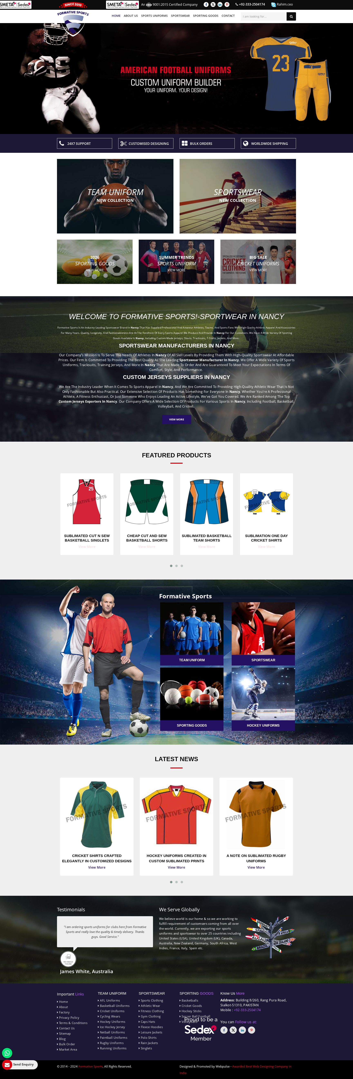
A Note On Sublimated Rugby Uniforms (176, 858)
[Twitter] (213, 4)
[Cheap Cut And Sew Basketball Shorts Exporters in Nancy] (87, 500)
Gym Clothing (150, 1016)
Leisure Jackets (151, 1032)
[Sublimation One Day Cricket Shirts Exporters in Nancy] (206, 500)
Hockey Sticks (191, 1011)
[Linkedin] (220, 4)
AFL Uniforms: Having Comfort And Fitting (256, 858)
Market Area (67, 1049)
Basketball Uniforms (114, 1006)
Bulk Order (66, 1044)
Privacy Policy (68, 1017)
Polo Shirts (148, 1037)
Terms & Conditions (72, 1023)
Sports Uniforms (154, 16)
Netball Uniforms (112, 1032)
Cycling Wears (109, 1016)
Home (116, 16)
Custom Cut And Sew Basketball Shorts (266, 538)
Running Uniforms (112, 1048)
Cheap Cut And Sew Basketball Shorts (87, 538)
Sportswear (180, 16)
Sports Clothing (151, 1000)
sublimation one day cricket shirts (206, 538)
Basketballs (189, 1000)
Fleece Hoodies (151, 1027)
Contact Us (66, 1028)
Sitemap (64, 1033)
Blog (62, 1039)
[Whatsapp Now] (7, 1053)
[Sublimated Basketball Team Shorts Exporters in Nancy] (146, 500)
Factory (64, 1012)
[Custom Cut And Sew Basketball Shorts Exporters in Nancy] (266, 500)
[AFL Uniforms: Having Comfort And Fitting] (256, 814)
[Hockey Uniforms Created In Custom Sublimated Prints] (97, 814)
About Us (131, 16)
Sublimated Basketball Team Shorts (147, 538)
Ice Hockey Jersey (112, 1027)
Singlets (146, 1048)
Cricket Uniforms (111, 1011)
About (63, 1007)
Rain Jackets (149, 1043)
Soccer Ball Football (195, 1016)
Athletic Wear (150, 1006)
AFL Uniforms (109, 1000)
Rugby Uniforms (111, 1043)
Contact (228, 16)
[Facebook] (206, 4)
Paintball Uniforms (113, 1037)
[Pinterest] (227, 4)
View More (176, 419)
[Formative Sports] (73, 19)
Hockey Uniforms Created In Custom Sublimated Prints (97, 858)
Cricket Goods (191, 1006)
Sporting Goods (205, 16)
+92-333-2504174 (251, 4)
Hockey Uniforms (112, 1022)
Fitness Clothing (152, 1011)
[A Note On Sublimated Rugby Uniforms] (176, 814)
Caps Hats (147, 1022)
